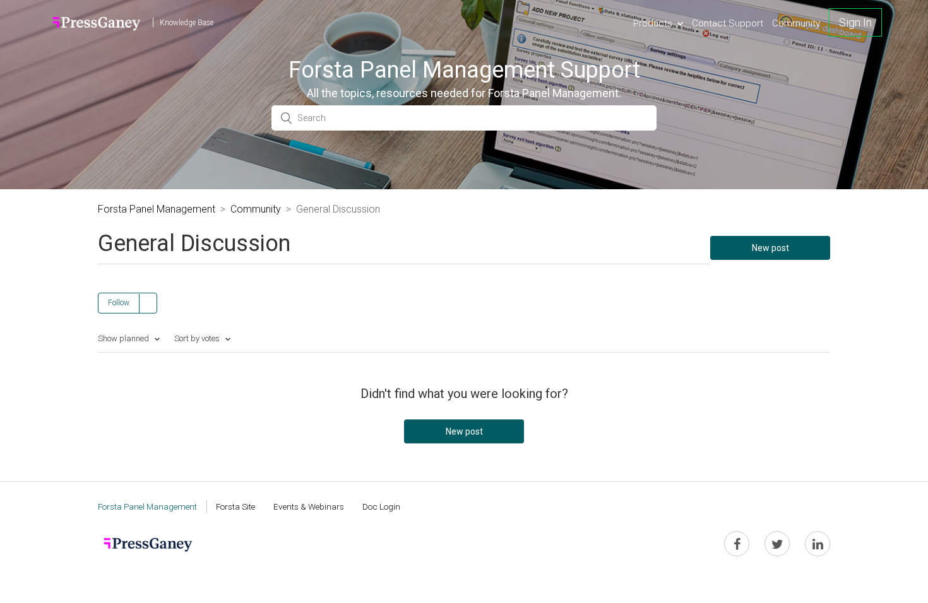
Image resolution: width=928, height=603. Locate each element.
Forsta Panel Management (156, 209)
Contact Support (727, 23)
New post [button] (770, 248)
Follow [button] (118, 302)
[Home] (97, 22)
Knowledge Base (186, 22)
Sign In (855, 22)
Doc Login (381, 506)
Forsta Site (235, 506)
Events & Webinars (308, 506)
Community (796, 23)
